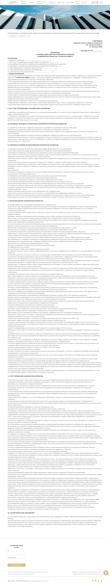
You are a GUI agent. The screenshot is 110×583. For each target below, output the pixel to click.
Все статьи (77, 2)
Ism (9, 550)
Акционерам (70, 2)
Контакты (84, 2)
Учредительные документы (41, 2)
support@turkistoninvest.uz (39, 581)
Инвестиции (61, 2)
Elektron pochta (12, 557)
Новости (32, 2)
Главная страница (23, 2)
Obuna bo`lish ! (17, 565)
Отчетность (52, 2)
